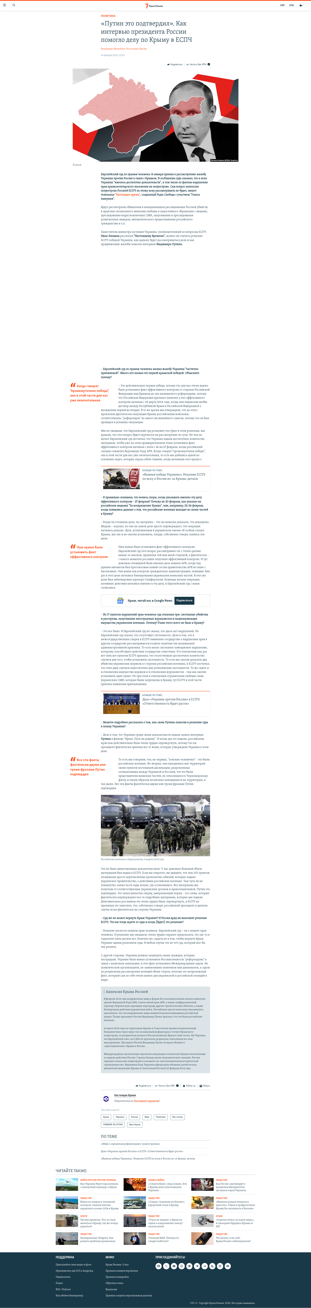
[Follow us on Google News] (189, 1266)
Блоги (83, 1216)
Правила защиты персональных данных (129, 1295)
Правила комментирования (122, 1271)
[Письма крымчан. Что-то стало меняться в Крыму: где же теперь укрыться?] (67, 1220)
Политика (108, 16)
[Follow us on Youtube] (174, 1266)
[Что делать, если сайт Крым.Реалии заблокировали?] (202, 1238)
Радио (59, 1283)
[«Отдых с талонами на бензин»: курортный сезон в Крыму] (135, 1202)
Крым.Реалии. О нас (117, 1264)
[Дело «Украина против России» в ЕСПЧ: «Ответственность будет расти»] (121, 703)
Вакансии (111, 1289)
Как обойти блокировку (69, 1295)
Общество (221, 1180)
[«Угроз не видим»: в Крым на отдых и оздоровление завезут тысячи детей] (135, 1220)
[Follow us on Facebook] (159, 1266)
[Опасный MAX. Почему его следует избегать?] (135, 1238)
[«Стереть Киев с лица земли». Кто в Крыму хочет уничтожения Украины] (135, 1184)
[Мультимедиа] (301, 5)
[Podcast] (220, 1266)
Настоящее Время (136, 49)
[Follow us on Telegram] (197, 1266)
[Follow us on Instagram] (182, 1266)
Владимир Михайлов (113, 49)
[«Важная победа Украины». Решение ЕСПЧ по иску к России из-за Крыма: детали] (121, 479)
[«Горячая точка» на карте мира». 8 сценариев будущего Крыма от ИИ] (202, 1220)
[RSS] (212, 1266)
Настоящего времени (146, 1101)
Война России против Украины (98, 1180)
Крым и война (156, 1180)
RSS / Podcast (63, 1289)
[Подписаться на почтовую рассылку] (228, 1266)
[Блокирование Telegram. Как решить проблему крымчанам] (67, 1238)
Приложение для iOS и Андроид (74, 1271)
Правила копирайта (117, 1277)
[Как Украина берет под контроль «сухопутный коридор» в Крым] (67, 1184)
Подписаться (184, 600)
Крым (219, 1216)
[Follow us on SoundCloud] (205, 1266)
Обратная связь (114, 1283)
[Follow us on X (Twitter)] (166, 1266)
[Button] (175, 64)
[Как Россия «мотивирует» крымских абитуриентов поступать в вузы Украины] (202, 1184)
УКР (282, 5)
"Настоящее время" (127, 194)
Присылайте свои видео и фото (73, 1264)
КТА (291, 5)
